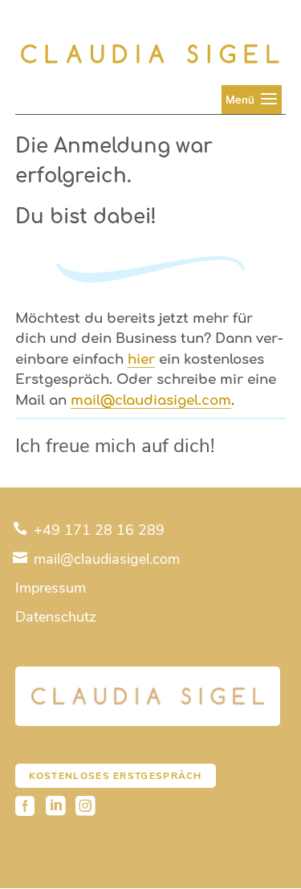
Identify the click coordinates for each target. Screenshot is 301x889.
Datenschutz (55, 616)
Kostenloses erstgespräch (115, 775)
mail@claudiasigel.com (105, 559)
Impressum (50, 587)
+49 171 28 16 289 (97, 530)
